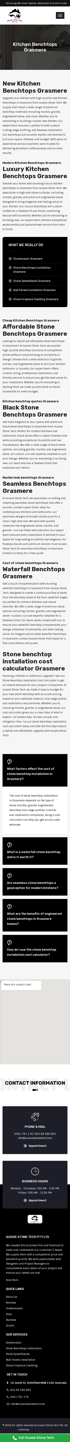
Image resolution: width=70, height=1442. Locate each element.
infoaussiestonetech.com (27, 1404)
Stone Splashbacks (18, 1354)
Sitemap (24, 1429)
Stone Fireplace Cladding (21, 1365)
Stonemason (13, 1342)
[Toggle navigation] (60, 15)
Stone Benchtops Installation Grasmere (32, 269)
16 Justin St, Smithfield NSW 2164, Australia (37, 1383)
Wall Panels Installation (20, 1359)
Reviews (11, 1302)
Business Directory (41, 1429)
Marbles (11, 1320)
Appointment (38, 1145)
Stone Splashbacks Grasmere (31, 281)
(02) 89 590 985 (20, 1390)
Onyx (9, 1314)
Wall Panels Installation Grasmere (34, 290)
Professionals (14, 1308)
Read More (12, 1279)
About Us (11, 1297)
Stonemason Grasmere (27, 258)
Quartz (10, 1325)
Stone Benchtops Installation (24, 1348)
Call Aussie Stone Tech (36, 1438)
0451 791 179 (19, 1397)
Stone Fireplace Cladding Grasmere (35, 299)
